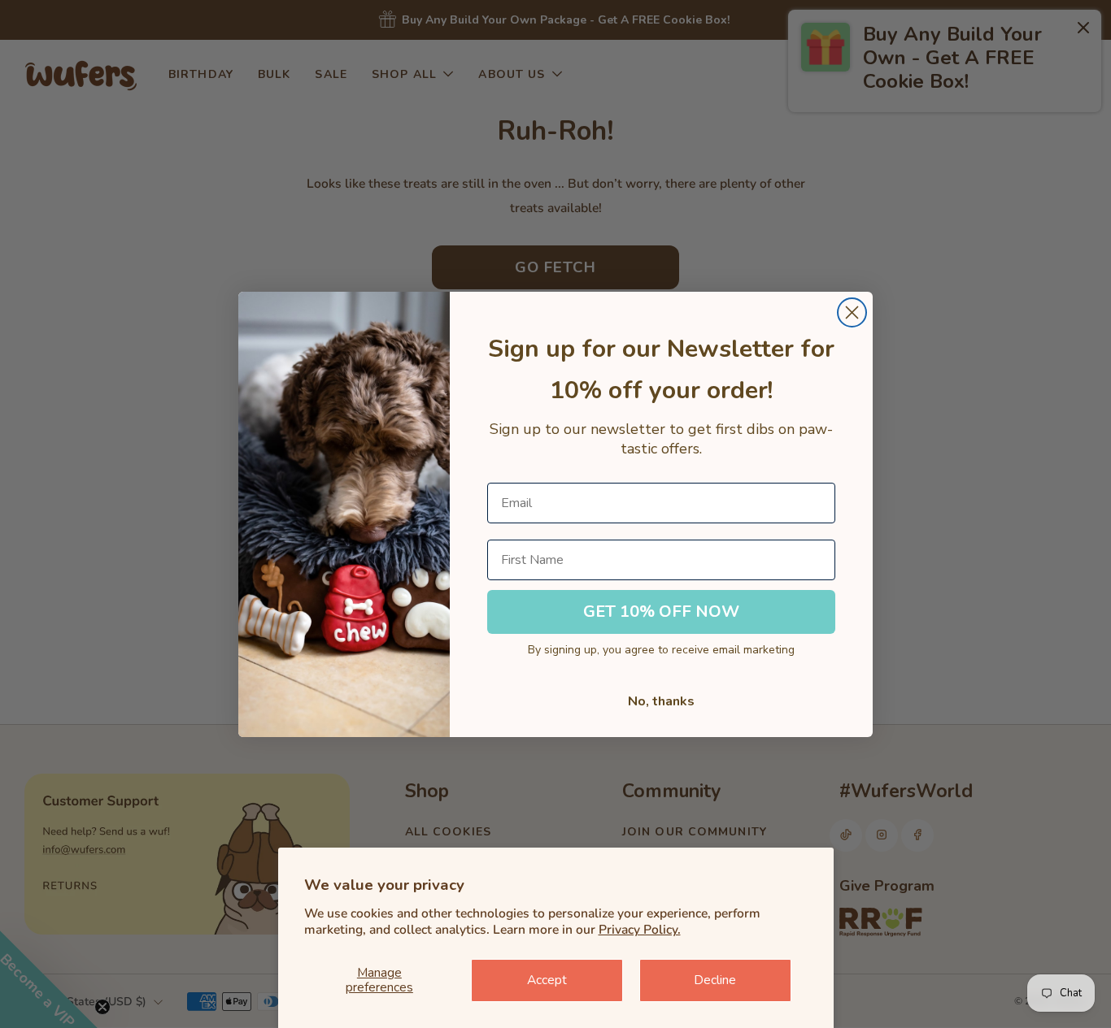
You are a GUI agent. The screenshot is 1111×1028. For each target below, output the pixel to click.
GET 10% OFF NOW (661, 611)
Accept (547, 980)
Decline (715, 980)
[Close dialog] (852, 312)
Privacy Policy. (640, 930)
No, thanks (661, 701)
